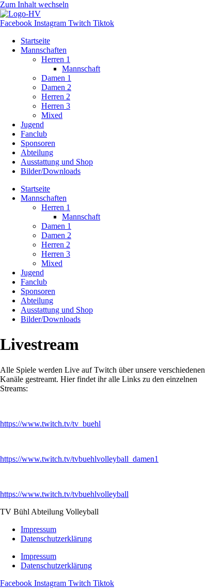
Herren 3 (55, 105)
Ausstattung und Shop (57, 161)
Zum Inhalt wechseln (34, 4)
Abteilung (37, 152)
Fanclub (34, 133)
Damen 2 (56, 87)
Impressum (38, 529)
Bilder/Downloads (51, 171)
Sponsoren (38, 143)
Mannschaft (81, 68)
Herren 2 (55, 96)
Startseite (35, 40)
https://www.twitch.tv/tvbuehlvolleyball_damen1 (79, 458)
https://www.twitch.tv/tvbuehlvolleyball (64, 494)
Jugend (32, 124)
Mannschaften (44, 50)
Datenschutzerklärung (56, 538)
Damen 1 (56, 78)
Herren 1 (55, 59)
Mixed (51, 115)
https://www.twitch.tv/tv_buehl (50, 423)
